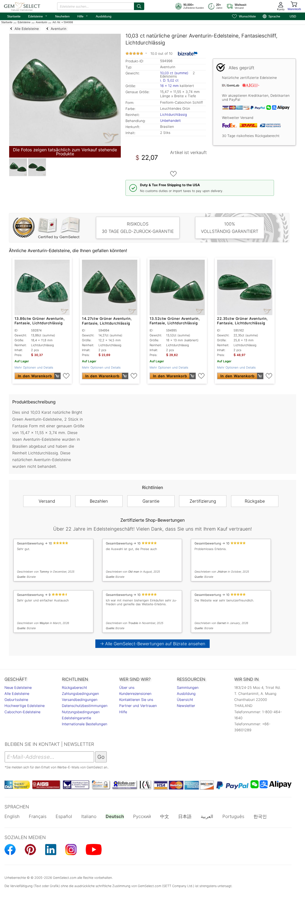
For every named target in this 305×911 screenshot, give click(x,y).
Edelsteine (38, 15)
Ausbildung (103, 16)
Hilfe (82, 15)
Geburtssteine (16, 699)
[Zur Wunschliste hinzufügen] (173, 174)
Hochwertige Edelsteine (24, 705)
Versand (47, 501)
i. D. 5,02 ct (169, 80)
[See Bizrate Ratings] (188, 54)
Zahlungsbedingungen (80, 693)
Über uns (126, 687)
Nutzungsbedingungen (81, 712)
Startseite (14, 16)
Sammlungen (187, 687)
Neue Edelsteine (18, 687)
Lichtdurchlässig (173, 114)
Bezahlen (99, 501)
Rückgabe (255, 501)
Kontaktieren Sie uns (136, 699)
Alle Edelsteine (16, 693)
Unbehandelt (170, 120)
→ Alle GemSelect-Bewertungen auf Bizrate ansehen (152, 643)
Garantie (150, 501)
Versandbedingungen (79, 699)
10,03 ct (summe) (174, 73)
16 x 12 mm (169, 86)
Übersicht (185, 699)
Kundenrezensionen (135, 693)
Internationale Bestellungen (84, 724)
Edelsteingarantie (76, 718)
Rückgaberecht (74, 687)
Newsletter (186, 705)
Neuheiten (62, 16)
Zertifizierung (203, 501)
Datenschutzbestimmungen (84, 705)
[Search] (139, 6)
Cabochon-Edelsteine (22, 712)
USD (293, 16)
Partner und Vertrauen (138, 705)
